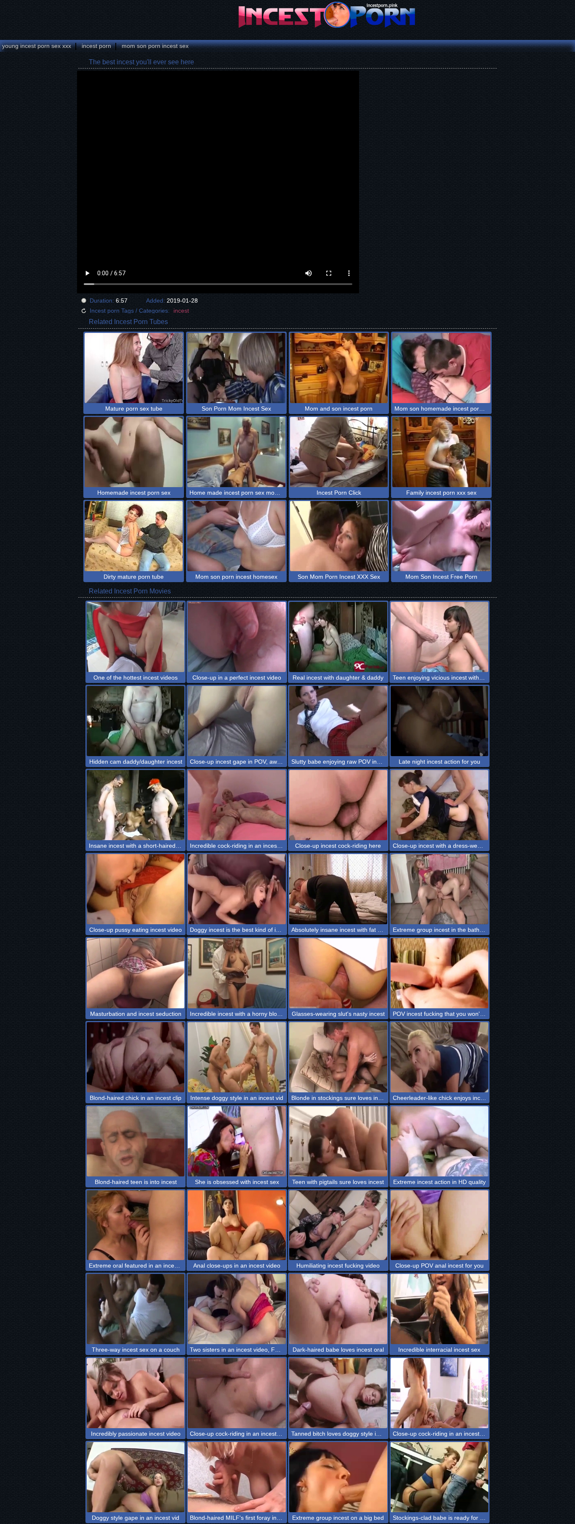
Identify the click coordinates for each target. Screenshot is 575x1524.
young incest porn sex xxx (36, 45)
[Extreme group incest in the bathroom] (440, 889)
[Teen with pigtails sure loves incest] (338, 1141)
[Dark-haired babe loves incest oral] (338, 1309)
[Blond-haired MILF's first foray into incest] (237, 1477)
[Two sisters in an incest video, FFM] (237, 1309)
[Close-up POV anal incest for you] (440, 1225)
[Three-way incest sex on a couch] (136, 1309)
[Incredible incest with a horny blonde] (237, 973)
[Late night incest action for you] (440, 721)
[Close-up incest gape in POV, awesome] (237, 721)
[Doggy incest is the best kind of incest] (237, 889)
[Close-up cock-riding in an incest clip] (237, 1393)
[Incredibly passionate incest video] (136, 1393)
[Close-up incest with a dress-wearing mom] (440, 805)
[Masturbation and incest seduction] (136, 973)
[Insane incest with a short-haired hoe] (136, 805)
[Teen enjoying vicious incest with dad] (440, 637)
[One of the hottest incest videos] (136, 637)
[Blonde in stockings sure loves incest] (338, 1057)
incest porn (96, 45)
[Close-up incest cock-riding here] (338, 805)
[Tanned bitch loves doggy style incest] (338, 1393)
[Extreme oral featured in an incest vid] (136, 1225)
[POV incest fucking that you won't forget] (440, 973)
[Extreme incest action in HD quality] (440, 1141)
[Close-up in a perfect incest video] (237, 637)
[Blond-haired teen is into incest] (136, 1141)
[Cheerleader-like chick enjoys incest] (440, 1057)
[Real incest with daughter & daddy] (338, 637)
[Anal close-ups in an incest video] (237, 1225)
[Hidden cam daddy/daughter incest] (136, 721)
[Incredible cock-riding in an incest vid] (237, 805)
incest (181, 310)
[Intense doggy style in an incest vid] (237, 1057)
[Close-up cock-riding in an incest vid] (440, 1393)
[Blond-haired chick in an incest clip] (136, 1057)
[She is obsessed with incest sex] (237, 1141)
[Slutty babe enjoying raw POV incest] (338, 721)
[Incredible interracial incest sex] (440, 1309)
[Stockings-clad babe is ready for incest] (440, 1477)
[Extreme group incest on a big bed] (338, 1477)
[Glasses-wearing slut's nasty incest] (338, 973)
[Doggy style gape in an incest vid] (136, 1477)
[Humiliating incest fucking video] (338, 1225)
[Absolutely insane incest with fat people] (338, 889)
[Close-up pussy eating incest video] (136, 889)
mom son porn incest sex (155, 45)
